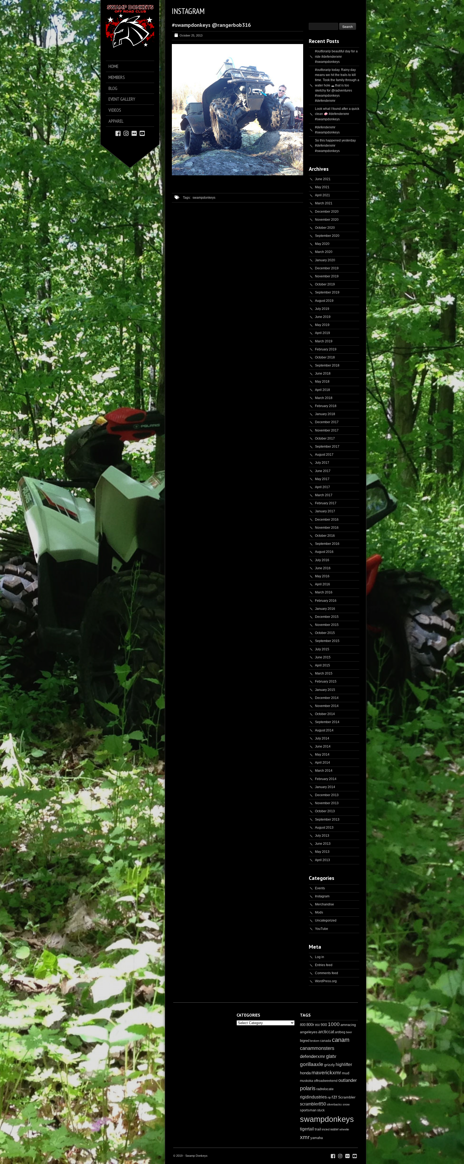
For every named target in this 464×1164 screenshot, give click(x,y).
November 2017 (327, 430)
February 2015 (325, 681)
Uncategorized (325, 920)
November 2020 (327, 220)
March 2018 (323, 398)
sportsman (308, 1110)
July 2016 (322, 560)
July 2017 (322, 463)
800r (310, 1024)
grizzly (329, 1065)
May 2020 (322, 244)
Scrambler (347, 1097)
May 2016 (322, 576)
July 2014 (322, 738)
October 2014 (325, 714)
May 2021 (322, 187)
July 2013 (322, 835)
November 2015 (327, 625)
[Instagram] (126, 133)
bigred (304, 1041)
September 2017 (327, 446)
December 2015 (327, 617)
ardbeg (340, 1032)
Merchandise (324, 904)
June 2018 (323, 373)
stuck (321, 1110)
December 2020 (327, 211)
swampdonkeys (204, 198)
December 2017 (327, 422)
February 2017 (325, 503)
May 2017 (322, 479)
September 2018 (327, 365)
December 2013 (327, 795)
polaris (308, 1088)
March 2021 (323, 203)
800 (303, 1025)
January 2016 (325, 609)
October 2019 (325, 284)
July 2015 (322, 649)
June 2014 (323, 746)
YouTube (321, 929)
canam (340, 1039)
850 (317, 1025)
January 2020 (325, 260)
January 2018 (325, 414)
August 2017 (324, 454)
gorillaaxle (311, 1064)
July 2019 (322, 309)
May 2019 (322, 325)
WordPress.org (326, 981)
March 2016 (323, 592)
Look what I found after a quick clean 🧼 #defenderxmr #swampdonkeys (337, 114)
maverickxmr (326, 1072)
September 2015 (327, 641)
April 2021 (322, 195)
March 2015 (323, 673)
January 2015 (325, 690)
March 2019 (323, 341)
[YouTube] (142, 133)
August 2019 (324, 301)
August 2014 (324, 730)
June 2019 (323, 317)
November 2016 (327, 528)
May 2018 (322, 381)
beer (349, 1032)
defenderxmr (312, 1056)
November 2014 (327, 706)
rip (329, 1097)
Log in (319, 957)
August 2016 (324, 552)
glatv (331, 1056)
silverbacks (334, 1104)
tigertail (307, 1129)
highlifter (344, 1064)
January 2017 (325, 511)
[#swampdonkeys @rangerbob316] (237, 174)
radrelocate (325, 1089)
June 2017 (323, 471)
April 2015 (322, 665)
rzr (334, 1097)
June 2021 (323, 179)
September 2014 (327, 722)
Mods (319, 912)
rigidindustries (313, 1097)
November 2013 (327, 803)
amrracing (348, 1025)
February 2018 (325, 406)
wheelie (344, 1129)
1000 (334, 1024)
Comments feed (326, 973)
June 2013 (323, 844)
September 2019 (327, 292)
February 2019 (325, 349)
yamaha (316, 1138)
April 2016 (322, 584)
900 (324, 1024)
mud (345, 1073)
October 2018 (325, 357)
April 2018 (322, 390)
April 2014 (322, 762)
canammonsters (317, 1048)
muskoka (306, 1081)
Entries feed (323, 965)
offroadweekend (326, 1081)
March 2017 (323, 495)
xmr (305, 1137)
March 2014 (323, 771)
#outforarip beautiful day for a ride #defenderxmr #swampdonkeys (336, 56)
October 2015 (325, 633)
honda (305, 1073)
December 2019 (327, 268)
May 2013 (322, 852)
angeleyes (308, 1032)
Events (320, 888)
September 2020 (327, 236)
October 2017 (325, 438)
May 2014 (322, 754)
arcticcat (326, 1031)
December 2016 (327, 519)
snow (346, 1104)
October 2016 (325, 536)
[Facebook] (118, 133)
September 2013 (327, 819)
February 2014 (325, 779)
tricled (325, 1129)
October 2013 (325, 811)
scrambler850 (313, 1103)
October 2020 (325, 228)
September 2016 (327, 544)
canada (325, 1040)
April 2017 (322, 487)
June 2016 (323, 568)
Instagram (322, 896)
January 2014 (325, 787)
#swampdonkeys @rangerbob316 (211, 24)
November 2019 (327, 276)
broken (314, 1040)
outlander (347, 1080)
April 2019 (322, 333)
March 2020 (323, 252)
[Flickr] (134, 133)
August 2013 (324, 827)
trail (318, 1129)
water (334, 1129)
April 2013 (322, 860)
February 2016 (325, 601)
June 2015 (323, 657)
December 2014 (327, 698)
